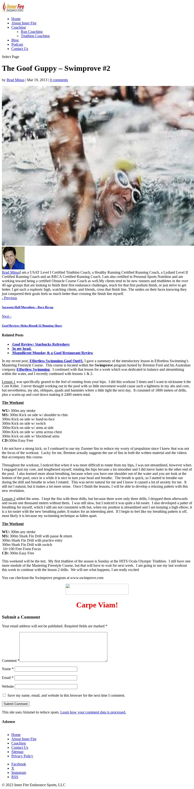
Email (7, 678)
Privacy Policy (22, 756)
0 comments (59, 80)
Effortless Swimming (33, 369)
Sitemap (17, 752)
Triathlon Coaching (35, 36)
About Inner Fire (23, 23)
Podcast (17, 44)
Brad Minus (15, 80)
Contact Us (19, 49)
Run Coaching (32, 32)
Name (8, 669)
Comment (10, 661)
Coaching (18, 27)
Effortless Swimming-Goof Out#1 (56, 361)
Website (8, 686)
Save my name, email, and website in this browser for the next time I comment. (66, 695)
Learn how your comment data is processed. (93, 712)
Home (16, 19)
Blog (15, 40)
